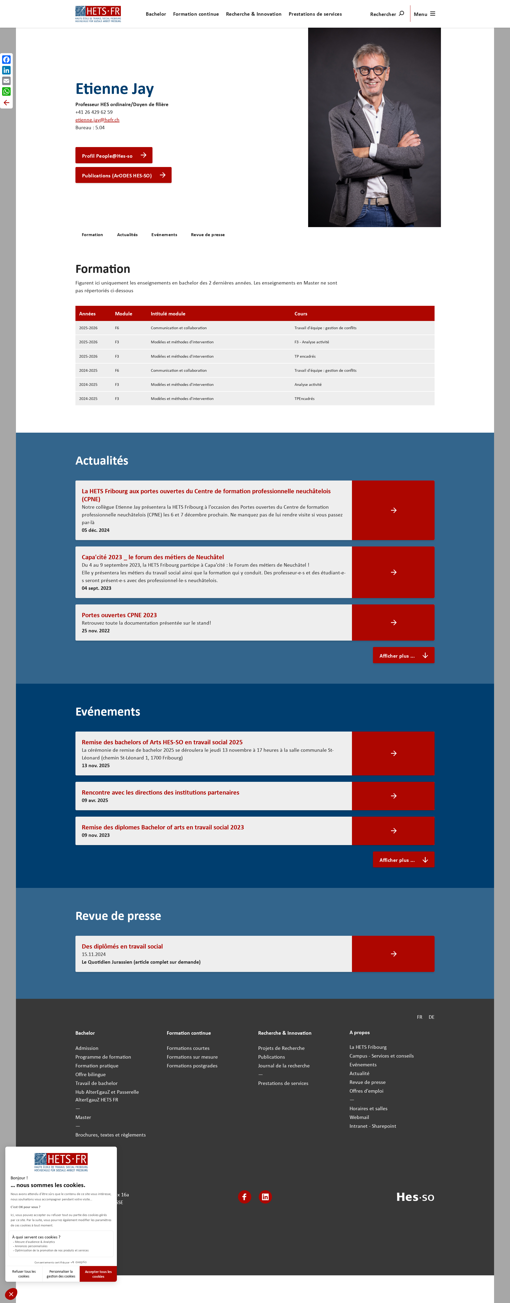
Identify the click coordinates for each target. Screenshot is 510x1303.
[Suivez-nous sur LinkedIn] (265, 1197)
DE (432, 1016)
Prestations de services (315, 13)
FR (419, 1016)
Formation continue (196, 13)
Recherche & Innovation (254, 13)
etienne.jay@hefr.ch (97, 119)
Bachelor (156, 13)
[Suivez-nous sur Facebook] (244, 1197)
